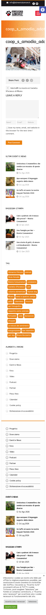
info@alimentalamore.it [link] (20, 3)
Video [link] (12, 376)
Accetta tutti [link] (10, 607)
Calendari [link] (13, 400)
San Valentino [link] (28, 331)
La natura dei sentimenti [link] (18, 326)
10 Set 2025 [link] (24, 225)
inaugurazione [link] (14, 331)
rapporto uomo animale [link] (18, 311)
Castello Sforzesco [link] (16, 287)
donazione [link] (29, 316)
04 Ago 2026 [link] (24, 173)
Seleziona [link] (32, 602)
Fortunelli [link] (12, 316)
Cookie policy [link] (15, 405)
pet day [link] (11, 335)
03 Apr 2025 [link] (24, 237)
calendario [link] (19, 301)
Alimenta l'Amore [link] (15, 272)
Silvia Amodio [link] (14, 277)
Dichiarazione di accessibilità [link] (21, 411)
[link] (42, 9)
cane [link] (21, 316)
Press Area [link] (14, 394)
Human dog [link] (32, 292)
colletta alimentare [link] (16, 292)
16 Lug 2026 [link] (24, 197)
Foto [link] (12, 371)
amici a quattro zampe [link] (26, 297)
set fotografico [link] (15, 306)
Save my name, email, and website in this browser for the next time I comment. (22, 131)
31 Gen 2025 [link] (24, 251)
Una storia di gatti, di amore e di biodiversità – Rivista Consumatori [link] (28, 245)
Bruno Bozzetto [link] (24, 335)
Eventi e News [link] (15, 365)
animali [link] (28, 272)
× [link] (44, 575)
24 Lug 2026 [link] (24, 185)
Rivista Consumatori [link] (16, 282)
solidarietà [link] (31, 282)
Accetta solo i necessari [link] (15, 602)
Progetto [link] (13, 353)
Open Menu (38, 13)
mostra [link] (29, 301)
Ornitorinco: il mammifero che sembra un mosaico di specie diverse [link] (28, 166)
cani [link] (28, 287)
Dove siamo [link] (14, 359)
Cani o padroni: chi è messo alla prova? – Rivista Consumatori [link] (28, 218)
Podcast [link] (13, 382)
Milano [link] (11, 297)
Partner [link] (13, 388)
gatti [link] (10, 301)
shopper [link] (11, 321)
